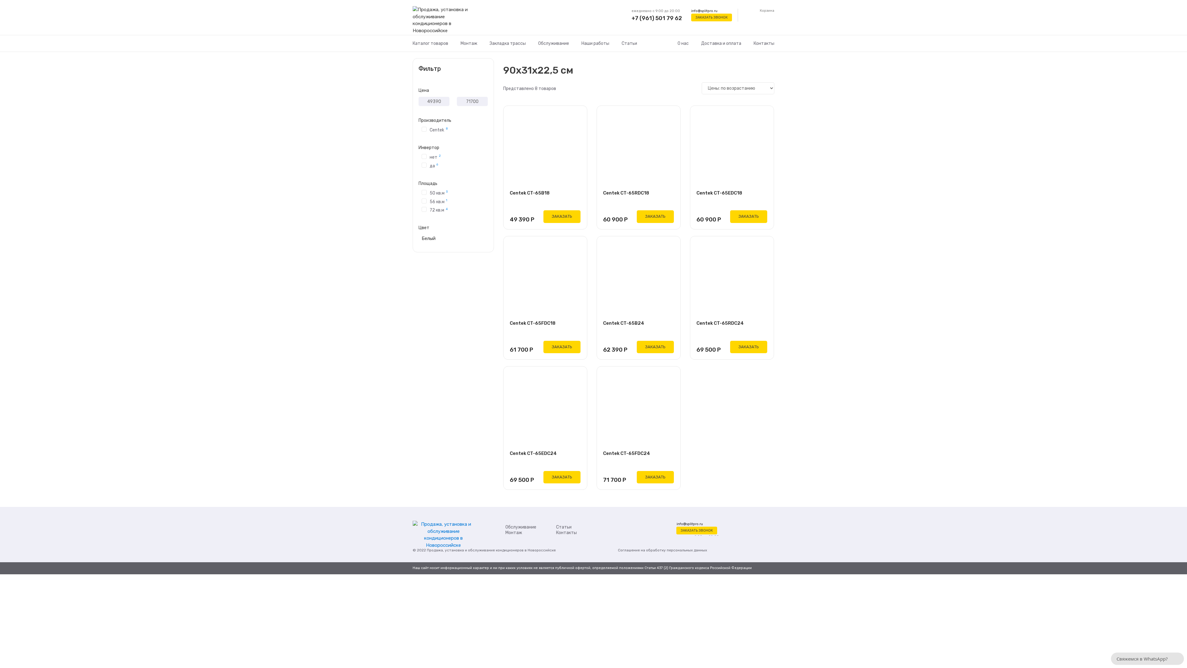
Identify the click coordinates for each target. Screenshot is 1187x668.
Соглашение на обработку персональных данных (662, 550)
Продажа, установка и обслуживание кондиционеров (475, 550)
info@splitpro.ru (704, 11)
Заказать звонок (712, 17)
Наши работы (595, 43)
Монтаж (469, 43)
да (434, 165)
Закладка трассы (508, 43)
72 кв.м (439, 209)
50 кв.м (439, 192)
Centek (439, 129)
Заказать (562, 216)
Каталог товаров (430, 43)
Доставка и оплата (721, 43)
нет (435, 157)
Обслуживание (553, 43)
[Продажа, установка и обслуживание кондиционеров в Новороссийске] (443, 20)
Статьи (629, 43)
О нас (683, 43)
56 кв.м (438, 201)
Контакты (764, 43)
